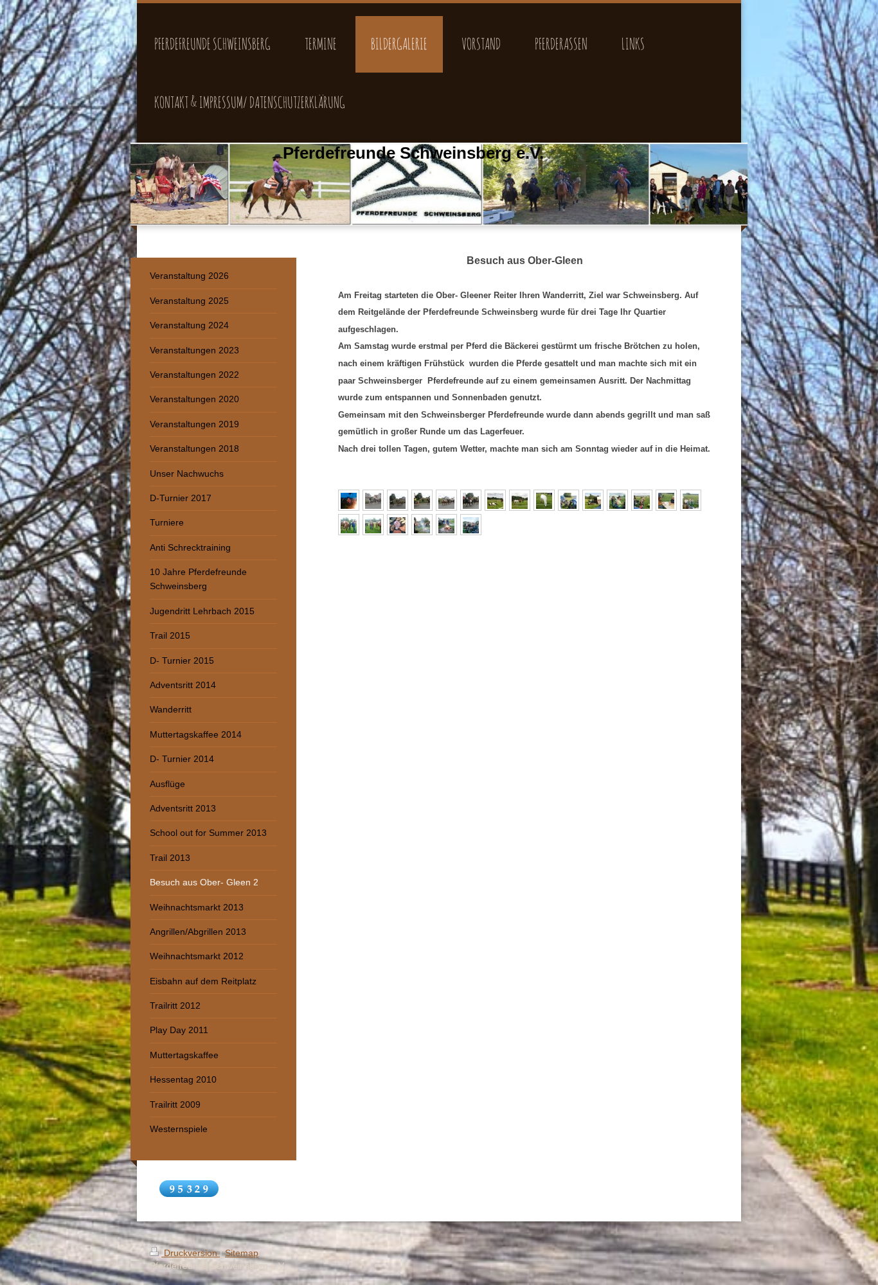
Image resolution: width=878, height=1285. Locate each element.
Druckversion (190, 1253)
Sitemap (241, 1253)
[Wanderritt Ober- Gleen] (349, 500)
